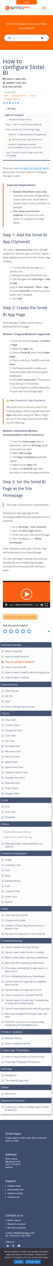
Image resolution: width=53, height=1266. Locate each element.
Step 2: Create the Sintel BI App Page (23, 129)
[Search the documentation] (9, 38)
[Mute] (42, 604)
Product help (13, 1185)
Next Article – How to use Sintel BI (20, 616)
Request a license (16, 1223)
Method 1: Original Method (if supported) (27, 134)
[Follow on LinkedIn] (7, 1245)
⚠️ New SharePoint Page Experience (25, 139)
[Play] (6, 604)
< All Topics (11, 108)
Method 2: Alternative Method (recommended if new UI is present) (24, 146)
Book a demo (14, 1220)
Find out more (32, 1262)
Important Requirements (20, 119)
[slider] (24, 605)
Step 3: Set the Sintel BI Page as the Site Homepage (24, 154)
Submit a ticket (15, 1193)
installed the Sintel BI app (32, 168)
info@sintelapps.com (23, 1232)
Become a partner (16, 1227)
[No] (49, 1257)
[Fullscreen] (46, 604)
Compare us (13, 1196)
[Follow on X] (13, 1245)
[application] (26, 594)
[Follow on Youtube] (19, 1245)
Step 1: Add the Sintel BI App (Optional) (24, 124)
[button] (26, 594)
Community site (15, 1189)
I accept (18, 1262)
